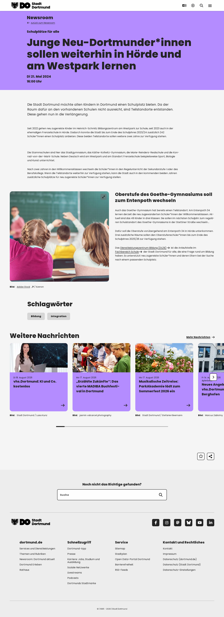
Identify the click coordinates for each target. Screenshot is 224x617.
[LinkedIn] (210, 522)
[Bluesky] (188, 522)
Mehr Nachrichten (198, 337)
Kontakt (167, 548)
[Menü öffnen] (210, 5)
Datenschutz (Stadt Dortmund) (182, 564)
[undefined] (213, 377)
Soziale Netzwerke (78, 567)
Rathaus (24, 570)
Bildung (36, 316)
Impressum (169, 554)
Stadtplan (121, 554)
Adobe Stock (23, 286)
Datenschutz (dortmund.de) (180, 559)
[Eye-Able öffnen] (193, 5)
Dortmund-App (76, 548)
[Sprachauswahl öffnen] (184, 5)
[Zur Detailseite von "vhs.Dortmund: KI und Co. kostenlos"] (39, 377)
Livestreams (74, 572)
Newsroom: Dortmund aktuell (37, 559)
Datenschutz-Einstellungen (179, 570)
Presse (71, 554)
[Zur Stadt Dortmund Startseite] (31, 5)
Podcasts (72, 578)
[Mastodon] (177, 522)
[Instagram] (166, 522)
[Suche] (160, 494)
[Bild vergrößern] (103, 197)
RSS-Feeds (121, 570)
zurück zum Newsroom (43, 22)
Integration (58, 316)
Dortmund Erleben (31, 564)
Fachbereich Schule (127, 251)
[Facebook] (155, 522)
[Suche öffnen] (201, 5)
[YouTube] (199, 522)
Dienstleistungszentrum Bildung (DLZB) (143, 248)
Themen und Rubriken (33, 554)
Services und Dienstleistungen (37, 548)
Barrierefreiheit (124, 564)
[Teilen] (210, 456)
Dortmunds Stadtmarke (81, 583)
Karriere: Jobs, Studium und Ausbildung (83, 560)
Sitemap (120, 548)
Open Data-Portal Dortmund (132, 559)
